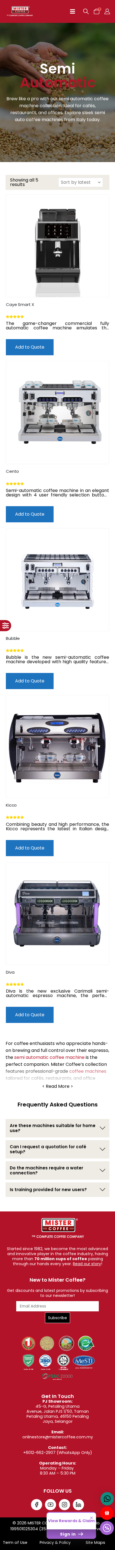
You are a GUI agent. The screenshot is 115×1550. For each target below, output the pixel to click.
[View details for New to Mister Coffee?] (36, 1504)
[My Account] (107, 11)
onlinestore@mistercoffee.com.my (57, 1437)
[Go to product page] (57, 246)
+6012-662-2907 (39, 1452)
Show (107, 1513)
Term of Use (15, 1542)
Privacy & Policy (55, 1542)
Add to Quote (29, 347)
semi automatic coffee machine (49, 1057)
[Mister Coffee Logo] (57, 1228)
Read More (58, 1086)
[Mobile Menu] (72, 11)
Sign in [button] (68, 1534)
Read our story (87, 1264)
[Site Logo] (19, 11)
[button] (86, 11)
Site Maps (95, 1542)
